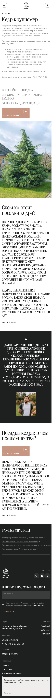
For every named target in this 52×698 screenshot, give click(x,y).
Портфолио (7, 669)
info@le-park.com (10, 654)
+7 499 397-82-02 (10, 640)
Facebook (45, 626)
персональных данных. (34, 605)
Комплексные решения (12, 673)
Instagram (45, 630)
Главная (5, 665)
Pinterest (46, 634)
